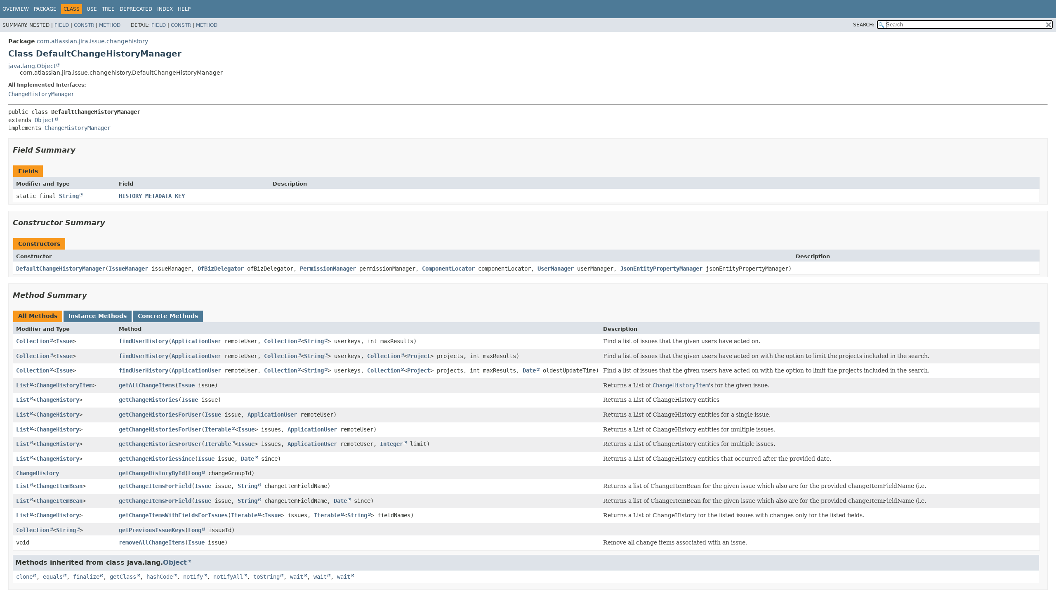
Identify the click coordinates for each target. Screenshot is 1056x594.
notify (193, 576)
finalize (86, 576)
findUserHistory (143, 341)
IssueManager (128, 268)
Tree (108, 9)
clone (24, 576)
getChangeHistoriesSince (157, 458)
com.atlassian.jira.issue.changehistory (92, 41)
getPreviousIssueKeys (152, 530)
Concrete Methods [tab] (168, 316)
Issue (64, 341)
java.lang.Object (32, 66)
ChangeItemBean (59, 486)
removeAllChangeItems (152, 542)
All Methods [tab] (37, 316)
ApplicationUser (196, 341)
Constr (84, 25)
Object (44, 120)
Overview (15, 9)
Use (92, 9)
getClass (123, 576)
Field (61, 25)
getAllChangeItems (147, 385)
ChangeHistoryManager (41, 94)
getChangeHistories (148, 399)
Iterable (218, 429)
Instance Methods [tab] (97, 316)
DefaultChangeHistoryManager (60, 268)
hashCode (159, 576)
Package (45, 9)
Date (529, 370)
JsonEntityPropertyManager (661, 268)
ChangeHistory (57, 399)
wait (296, 576)
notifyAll (228, 576)
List (22, 385)
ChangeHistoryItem (64, 385)
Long (194, 473)
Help (184, 9)
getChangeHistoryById (152, 473)
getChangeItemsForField (155, 486)
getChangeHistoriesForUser (160, 414)
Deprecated (136, 9)
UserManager (555, 268)
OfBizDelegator (221, 268)
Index (165, 9)
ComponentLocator (448, 268)
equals (53, 576)
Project (418, 356)
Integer (391, 444)
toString (266, 576)
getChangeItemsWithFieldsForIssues (173, 515)
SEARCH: (863, 25)
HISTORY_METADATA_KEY (152, 196)
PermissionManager (328, 268)
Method (109, 25)
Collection (32, 341)
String (69, 196)
